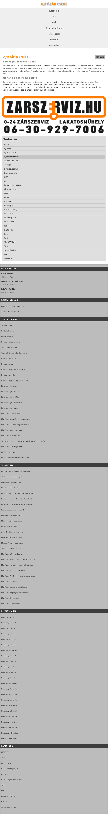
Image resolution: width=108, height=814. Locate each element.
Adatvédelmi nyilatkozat (10, 312)
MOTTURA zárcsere (8, 452)
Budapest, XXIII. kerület (9, 738)
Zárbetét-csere (6, 325)
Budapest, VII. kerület (9, 650)
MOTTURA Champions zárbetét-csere (15, 458)
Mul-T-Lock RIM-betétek (10, 598)
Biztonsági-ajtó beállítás (10, 397)
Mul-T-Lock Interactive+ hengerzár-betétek (17, 565)
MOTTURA (5, 752)
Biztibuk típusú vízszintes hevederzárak (15, 471)
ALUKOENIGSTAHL (8, 796)
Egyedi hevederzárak (9, 526)
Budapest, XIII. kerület (9, 683)
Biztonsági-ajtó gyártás (9, 408)
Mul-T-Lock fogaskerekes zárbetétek (14, 587)
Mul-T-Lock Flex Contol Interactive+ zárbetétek (18, 559)
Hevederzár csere (7, 364)
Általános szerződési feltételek (12, 306)
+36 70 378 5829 (7, 292)
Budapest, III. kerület (8, 628)
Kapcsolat (54, 45)
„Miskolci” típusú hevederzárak (12, 532)
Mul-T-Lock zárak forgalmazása (12, 447)
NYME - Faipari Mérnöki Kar (11, 780)
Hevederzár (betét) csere (10, 342)
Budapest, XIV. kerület (9, 689)
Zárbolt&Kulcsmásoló (9, 807)
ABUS (3, 758)
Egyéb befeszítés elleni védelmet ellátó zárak (17, 504)
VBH (2, 791)
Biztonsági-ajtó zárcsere (10, 391)
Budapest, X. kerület (8, 667)
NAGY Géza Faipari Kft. (9, 769)
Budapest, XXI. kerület (9, 727)
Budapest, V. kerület (8, 639)
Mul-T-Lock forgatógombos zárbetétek (15, 592)
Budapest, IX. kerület (8, 661)
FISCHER (4, 774)
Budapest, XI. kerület (8, 672)
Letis (54, 16)
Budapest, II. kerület (8, 623)
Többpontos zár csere (9, 347)
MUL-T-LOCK (6, 763)
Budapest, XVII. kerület (9, 705)
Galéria (54, 39)
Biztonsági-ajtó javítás (9, 386)
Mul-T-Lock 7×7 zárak (9, 581)
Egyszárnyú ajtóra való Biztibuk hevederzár (17, 493)
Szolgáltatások (54, 28)
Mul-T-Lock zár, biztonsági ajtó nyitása (15, 424)
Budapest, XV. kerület (9, 694)
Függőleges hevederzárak (10, 488)
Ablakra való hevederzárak (11, 482)
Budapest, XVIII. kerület (9, 711)
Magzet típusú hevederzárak (11, 515)
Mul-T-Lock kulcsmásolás (10, 435)
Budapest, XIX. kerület (9, 716)
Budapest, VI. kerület (8, 645)
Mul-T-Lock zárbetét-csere (11, 413)
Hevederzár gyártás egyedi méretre (14, 380)
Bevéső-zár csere (7, 331)
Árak (54, 22)
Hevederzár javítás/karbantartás (13, 369)
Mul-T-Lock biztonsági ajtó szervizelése (15, 419)
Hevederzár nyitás (8, 375)
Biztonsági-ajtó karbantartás (11, 402)
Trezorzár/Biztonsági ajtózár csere (14, 353)
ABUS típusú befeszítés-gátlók (12, 477)
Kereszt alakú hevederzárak (11, 537)
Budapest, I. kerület (8, 617)
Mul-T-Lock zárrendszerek (10, 603)
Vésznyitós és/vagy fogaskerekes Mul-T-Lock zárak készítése (23, 441)
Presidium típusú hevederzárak (12, 510)
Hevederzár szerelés (9, 358)
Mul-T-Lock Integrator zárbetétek (13, 570)
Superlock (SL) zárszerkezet (11, 548)
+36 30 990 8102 (7, 285)
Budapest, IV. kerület (8, 634)
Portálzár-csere (7, 336)
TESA (3, 785)
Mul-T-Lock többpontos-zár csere (13, 430)
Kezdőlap (54, 10)
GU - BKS (4, 802)
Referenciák (54, 33)
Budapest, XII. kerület (9, 678)
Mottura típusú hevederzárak (12, 543)
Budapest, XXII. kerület (9, 733)
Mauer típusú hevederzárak (11, 521)
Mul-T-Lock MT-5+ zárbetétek (12, 554)
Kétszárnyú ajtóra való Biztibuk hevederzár (17, 499)
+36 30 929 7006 (7, 277)
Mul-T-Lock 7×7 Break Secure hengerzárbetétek (18, 576)
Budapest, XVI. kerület (9, 700)
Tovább (100, 56)
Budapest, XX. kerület (9, 722)
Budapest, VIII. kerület (9, 656)
